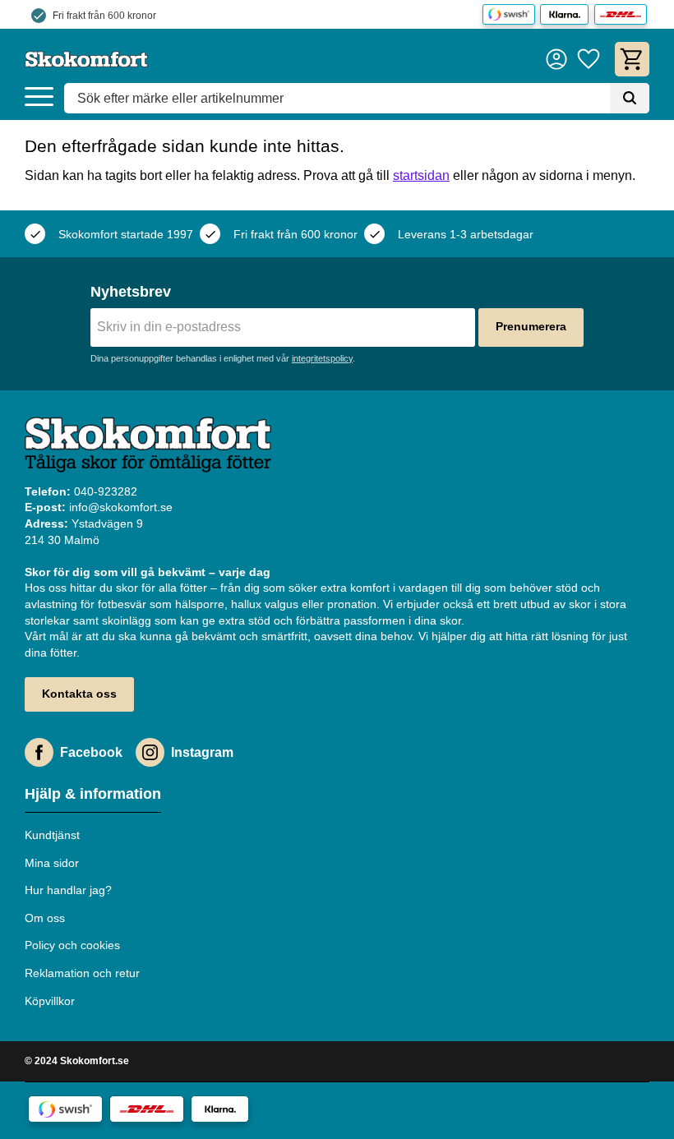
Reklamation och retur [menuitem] (82, 973)
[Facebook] (39, 752)
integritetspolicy (322, 358)
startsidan (421, 175)
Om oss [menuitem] (45, 918)
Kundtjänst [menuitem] (52, 835)
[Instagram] (150, 752)
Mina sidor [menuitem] (52, 862)
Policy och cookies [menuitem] (72, 945)
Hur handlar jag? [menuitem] (68, 890)
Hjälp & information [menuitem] (93, 794)
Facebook (91, 752)
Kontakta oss (79, 693)
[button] (39, 97)
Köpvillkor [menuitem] (50, 1001)
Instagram (202, 752)
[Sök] (629, 98)
